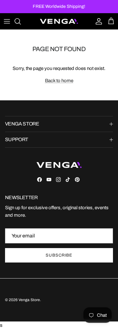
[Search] (21, 21)
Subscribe (59, 255)
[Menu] (7, 21)
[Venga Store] (59, 21)
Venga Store (29, 300)
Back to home (59, 80)
